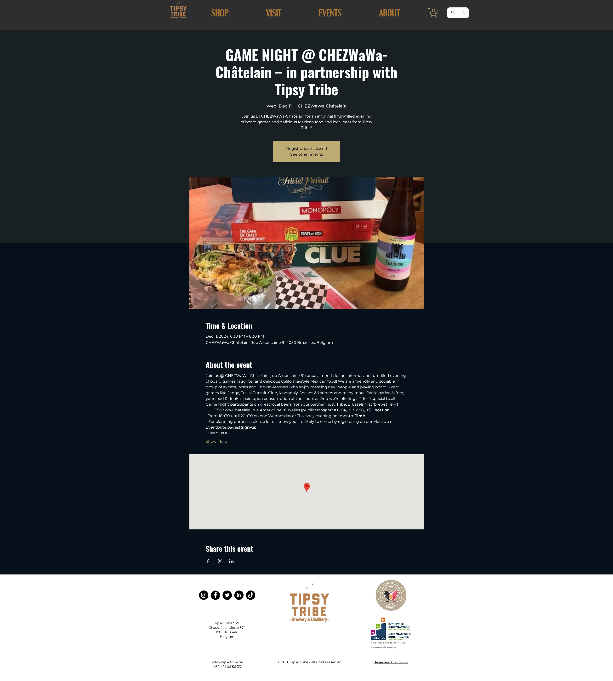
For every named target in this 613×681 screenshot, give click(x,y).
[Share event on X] (219, 561)
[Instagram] (203, 595)
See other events (306, 154)
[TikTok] (250, 595)
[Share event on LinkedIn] (231, 561)
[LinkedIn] (239, 595)
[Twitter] (227, 595)
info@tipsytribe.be (227, 662)
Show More (216, 441)
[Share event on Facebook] (208, 561)
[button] (273, 12)
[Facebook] (215, 595)
